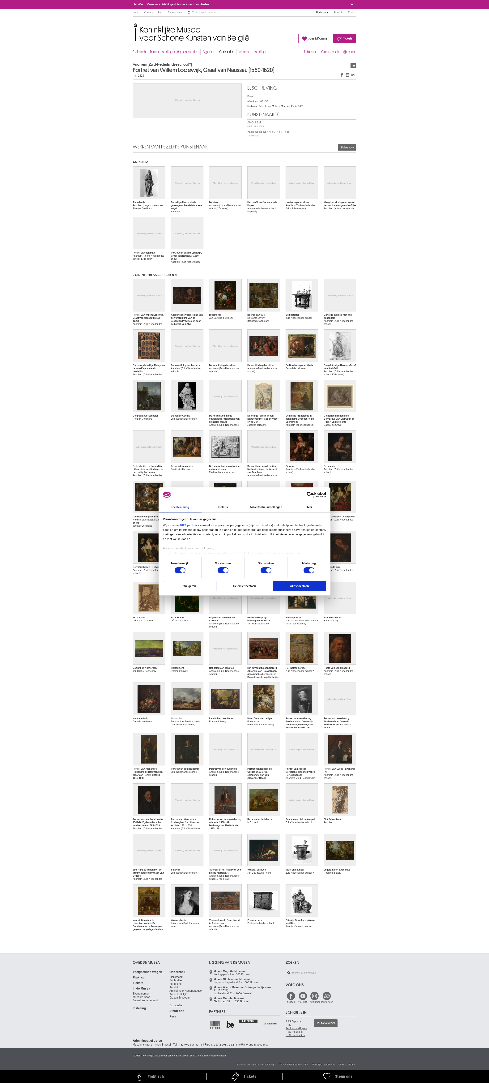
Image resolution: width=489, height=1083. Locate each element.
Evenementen (175, 12)
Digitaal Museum (179, 997)
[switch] (223, 570)
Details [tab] (223, 507)
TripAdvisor (327, 1001)
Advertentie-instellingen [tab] (266, 507)
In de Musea (141, 988)
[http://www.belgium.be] (230, 1025)
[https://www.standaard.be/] (270, 1023)
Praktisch (139, 52)
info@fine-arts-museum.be (252, 1044)
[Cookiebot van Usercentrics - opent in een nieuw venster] (309, 495)
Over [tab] (309, 507)
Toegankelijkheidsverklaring (293, 1064)
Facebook (291, 1001)
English (352, 12)
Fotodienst (175, 983)
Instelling (259, 52)
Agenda (208, 52)
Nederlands (322, 12)
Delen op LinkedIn (348, 75)
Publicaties (175, 980)
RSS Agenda (293, 1021)
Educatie (310, 52)
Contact (148, 12)
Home (136, 12)
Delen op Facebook (342, 75)
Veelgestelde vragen (147, 972)
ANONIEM (255, 124)
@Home (349, 52)
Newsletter (328, 1023)
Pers (160, 12)
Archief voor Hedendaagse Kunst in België (185, 992)
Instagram (314, 1001)
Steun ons (176, 1010)
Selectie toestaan (244, 586)
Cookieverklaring (347, 1064)
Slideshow (347, 147)
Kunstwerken (353, 65)
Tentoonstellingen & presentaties (174, 52)
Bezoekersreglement (145, 1000)
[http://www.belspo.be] (215, 1025)
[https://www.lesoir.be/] (248, 1021)
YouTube (302, 1001)
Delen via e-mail (353, 75)
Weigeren (189, 586)
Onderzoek (330, 52)
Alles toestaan (299, 586)
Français (338, 12)
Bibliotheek (176, 976)
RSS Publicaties (295, 1035)
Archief (173, 987)
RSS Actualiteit (294, 1031)
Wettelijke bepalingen (323, 1064)
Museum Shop (141, 997)
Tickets (347, 38)
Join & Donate (317, 38)
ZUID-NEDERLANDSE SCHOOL (268, 133)
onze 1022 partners (185, 525)
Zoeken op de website (189, 12)
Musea (243, 52)
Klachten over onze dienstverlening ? (256, 1064)
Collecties (226, 52)
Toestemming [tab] (180, 507)
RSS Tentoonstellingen (296, 1026)
